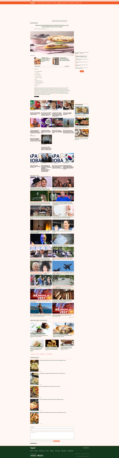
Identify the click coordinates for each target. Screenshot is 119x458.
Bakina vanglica (71, 2)
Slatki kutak (59, 2)
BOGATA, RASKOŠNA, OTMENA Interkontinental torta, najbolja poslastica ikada (81, 115)
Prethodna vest (37, 66)
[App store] (40, 456)
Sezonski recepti (49, 2)
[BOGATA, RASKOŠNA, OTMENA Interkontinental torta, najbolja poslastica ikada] (82, 110)
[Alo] (31, 0)
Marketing (83, 453)
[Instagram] (86, 448)
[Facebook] (84, 448)
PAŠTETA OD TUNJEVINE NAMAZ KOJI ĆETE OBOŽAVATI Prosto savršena (36, 349)
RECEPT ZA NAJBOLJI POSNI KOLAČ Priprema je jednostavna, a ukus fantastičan (39, 336)
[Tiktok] (88, 448)
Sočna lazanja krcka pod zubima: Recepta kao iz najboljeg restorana (52, 399)
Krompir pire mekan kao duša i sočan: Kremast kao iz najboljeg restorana (53, 360)
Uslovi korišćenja (77, 453)
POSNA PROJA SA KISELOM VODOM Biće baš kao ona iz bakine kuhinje (51, 349)
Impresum (87, 453)
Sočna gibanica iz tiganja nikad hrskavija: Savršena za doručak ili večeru (52, 373)
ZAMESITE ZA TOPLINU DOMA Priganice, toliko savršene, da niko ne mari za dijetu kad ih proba (81, 138)
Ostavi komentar (56, 441)
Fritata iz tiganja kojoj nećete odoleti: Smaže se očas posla (50, 386)
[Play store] (33, 456)
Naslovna (39, 2)
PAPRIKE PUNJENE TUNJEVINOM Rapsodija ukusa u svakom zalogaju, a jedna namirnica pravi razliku (65, 59)
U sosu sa (54, 2)
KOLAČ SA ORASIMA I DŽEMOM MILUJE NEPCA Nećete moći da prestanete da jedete (66, 348)
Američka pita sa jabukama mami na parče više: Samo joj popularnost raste (53, 412)
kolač (55, 93)
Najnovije (43, 2)
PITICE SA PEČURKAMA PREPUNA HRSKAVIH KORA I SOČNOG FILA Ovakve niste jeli (62, 336)
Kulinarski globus (78, 2)
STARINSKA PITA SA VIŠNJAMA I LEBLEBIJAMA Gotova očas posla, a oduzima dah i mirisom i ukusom (46, 59)
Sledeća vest (67, 66)
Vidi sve (82, 71)
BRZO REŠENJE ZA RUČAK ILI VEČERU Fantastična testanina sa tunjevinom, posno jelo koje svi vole (82, 127)
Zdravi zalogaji (65, 2)
